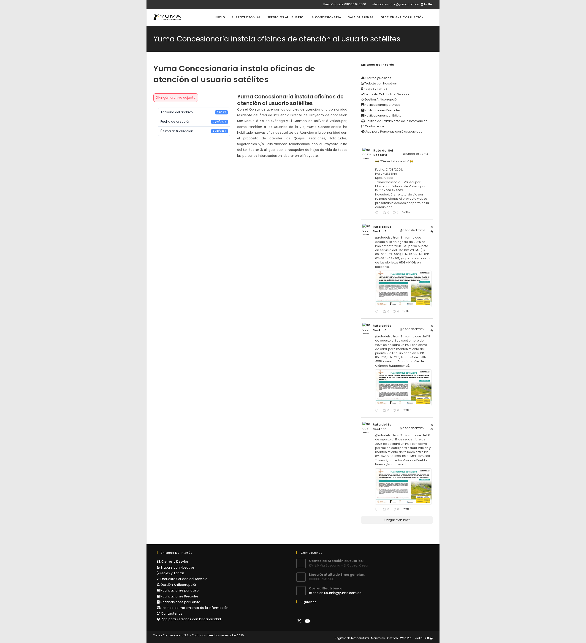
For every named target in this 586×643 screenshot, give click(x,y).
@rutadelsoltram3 (415, 154)
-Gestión (391, 638)
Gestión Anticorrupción (381, 99)
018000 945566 (355, 4)
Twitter (428, 4)
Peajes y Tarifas (375, 89)
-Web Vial (405, 638)
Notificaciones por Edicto (383, 115)
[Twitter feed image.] (403, 289)
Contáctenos (374, 126)
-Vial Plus (419, 638)
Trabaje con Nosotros (380, 83)
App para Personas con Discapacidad (394, 131)
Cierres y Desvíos (378, 78)
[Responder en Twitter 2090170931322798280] (377, 312)
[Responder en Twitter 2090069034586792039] (377, 411)
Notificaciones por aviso (179, 590)
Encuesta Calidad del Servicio (386, 94)
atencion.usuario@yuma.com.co (395, 4)
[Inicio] (431, 37)
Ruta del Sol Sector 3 (383, 152)
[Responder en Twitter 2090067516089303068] (377, 510)
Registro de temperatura (352, 638)
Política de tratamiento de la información (194, 607)
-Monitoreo (377, 638)
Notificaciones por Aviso (382, 105)
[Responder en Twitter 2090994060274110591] (377, 213)
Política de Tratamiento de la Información (396, 121)
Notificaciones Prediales (382, 110)
